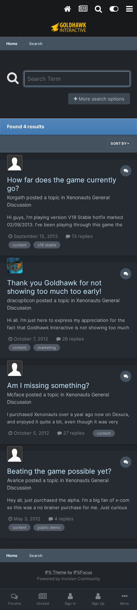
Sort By (119, 143)
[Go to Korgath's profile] (14, 162)
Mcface (15, 394)
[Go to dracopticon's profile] (14, 265)
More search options (100, 99)
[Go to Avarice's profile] (14, 454)
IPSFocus (82, 572)
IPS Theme (55, 572)
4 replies (63, 518)
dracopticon (21, 300)
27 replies (73, 433)
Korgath (16, 197)
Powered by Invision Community (68, 578)
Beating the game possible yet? (59, 471)
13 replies (81, 236)
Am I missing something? (48, 385)
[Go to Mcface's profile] (14, 368)
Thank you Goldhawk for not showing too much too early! (54, 287)
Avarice (15, 480)
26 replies (72, 339)
